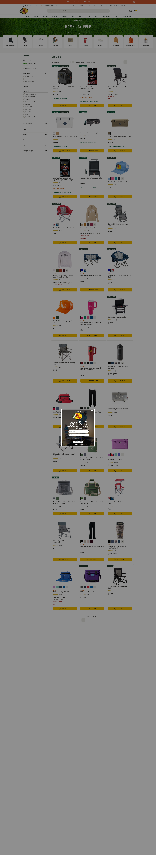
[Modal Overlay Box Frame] (78, 427)
